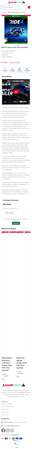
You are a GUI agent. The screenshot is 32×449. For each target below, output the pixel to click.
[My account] (27, 2)
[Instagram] (8, 430)
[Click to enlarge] (4, 41)
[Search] (29, 7)
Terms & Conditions (6, 404)
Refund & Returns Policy (7, 406)
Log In (16, 223)
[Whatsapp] (12, 430)
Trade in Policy (5, 414)
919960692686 (7, 422)
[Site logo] (16, 2)
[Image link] (13, 385)
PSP (5, 374)
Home (2, 12)
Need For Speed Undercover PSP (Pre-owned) (21, 363)
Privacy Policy (4, 412)
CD (6, 12)
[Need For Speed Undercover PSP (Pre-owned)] (23, 292)
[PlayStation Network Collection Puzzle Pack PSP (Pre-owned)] (9, 292)
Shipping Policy (5, 409)
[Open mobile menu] (1, 2)
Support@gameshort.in (13, 426)
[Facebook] (3, 430)
